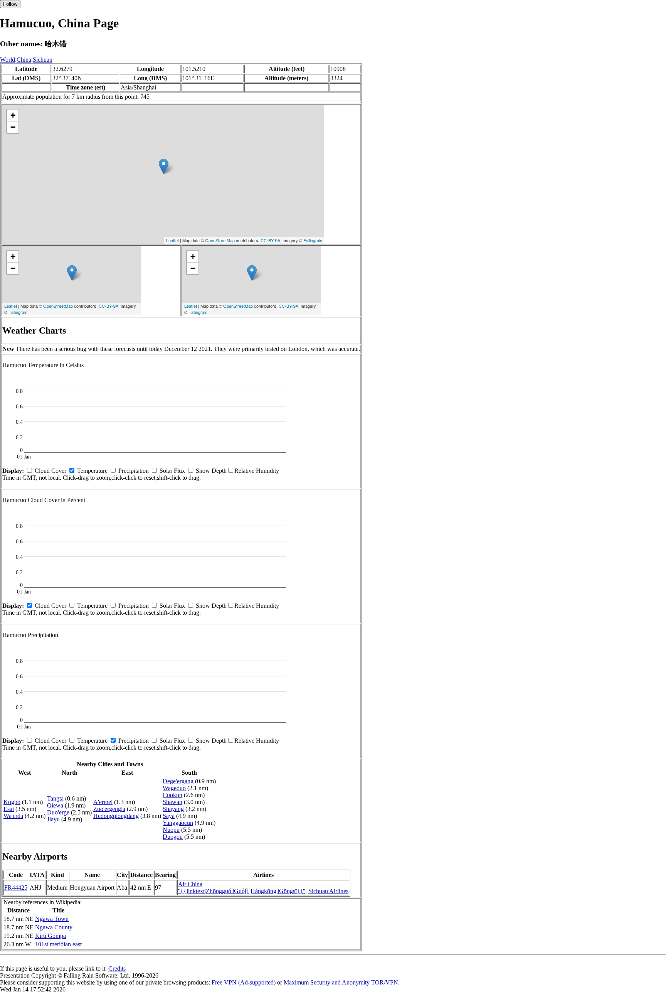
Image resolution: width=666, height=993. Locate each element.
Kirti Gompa (50, 935)
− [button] (12, 127)
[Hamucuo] (163, 166)
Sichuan (42, 59)
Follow (10, 4)
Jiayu (53, 819)
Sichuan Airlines (328, 891)
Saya (169, 816)
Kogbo (11, 802)
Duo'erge (58, 812)
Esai (8, 809)
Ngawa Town (52, 918)
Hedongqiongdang (116, 816)
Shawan (172, 802)
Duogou (173, 836)
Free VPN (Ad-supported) (244, 982)
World (7, 59)
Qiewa (55, 805)
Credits (117, 968)
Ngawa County (53, 927)
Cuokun (172, 795)
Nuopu (171, 829)
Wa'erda (13, 816)
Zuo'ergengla (109, 809)
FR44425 (15, 887)
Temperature (92, 470)
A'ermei (103, 802)
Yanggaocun (178, 822)
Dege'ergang (178, 781)
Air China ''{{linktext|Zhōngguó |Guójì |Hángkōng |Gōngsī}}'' (241, 887)
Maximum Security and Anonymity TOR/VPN (341, 982)
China (24, 59)
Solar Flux (172, 470)
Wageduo (174, 788)
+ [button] (12, 115)
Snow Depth (211, 470)
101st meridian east (58, 944)
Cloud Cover (50, 470)
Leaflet (172, 240)
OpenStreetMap (220, 240)
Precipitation (133, 470)
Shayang (173, 809)
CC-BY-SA (270, 240)
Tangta (55, 798)
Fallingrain (312, 240)
